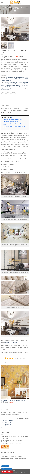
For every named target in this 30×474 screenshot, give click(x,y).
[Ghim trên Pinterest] (12, 93)
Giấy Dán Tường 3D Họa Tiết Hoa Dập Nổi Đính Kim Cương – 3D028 (14, 401)
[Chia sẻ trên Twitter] (7, 93)
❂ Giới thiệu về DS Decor (7, 420)
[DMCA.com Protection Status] (5, 446)
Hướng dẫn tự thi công (6, 424)
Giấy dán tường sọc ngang (10, 86)
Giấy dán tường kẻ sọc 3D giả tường (20, 83)
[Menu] (2, 2)
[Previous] (3, 28)
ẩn (11, 117)
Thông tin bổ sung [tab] (5, 105)
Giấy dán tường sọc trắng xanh (19, 88)
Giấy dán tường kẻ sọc (8, 83)
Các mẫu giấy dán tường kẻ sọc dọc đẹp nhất (12, 82)
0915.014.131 (6, 472)
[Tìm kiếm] (28, 2)
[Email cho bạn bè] (10, 93)
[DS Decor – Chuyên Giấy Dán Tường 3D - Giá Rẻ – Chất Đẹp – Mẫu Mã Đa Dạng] (15, 2)
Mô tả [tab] (3, 103)
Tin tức (3, 427)
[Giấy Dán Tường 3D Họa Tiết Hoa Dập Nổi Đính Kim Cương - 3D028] (15, 382)
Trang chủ (4, 7)
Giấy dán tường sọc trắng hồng (7, 88)
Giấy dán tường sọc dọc (16, 85)
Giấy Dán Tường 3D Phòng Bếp (20, 77)
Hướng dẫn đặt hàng (6, 422)
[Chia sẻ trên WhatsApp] (2, 93)
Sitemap (15, 470)
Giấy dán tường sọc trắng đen (21, 86)
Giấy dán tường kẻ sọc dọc (6, 85)
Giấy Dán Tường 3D (13, 7)
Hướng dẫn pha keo (6, 426)
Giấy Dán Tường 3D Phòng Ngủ (19, 78)
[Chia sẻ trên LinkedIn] (15, 93)
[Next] (26, 28)
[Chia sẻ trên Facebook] (5, 93)
